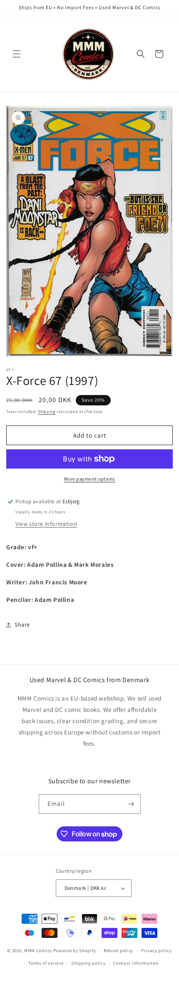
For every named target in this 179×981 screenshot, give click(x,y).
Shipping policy (88, 963)
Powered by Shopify (74, 950)
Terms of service (45, 963)
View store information (46, 523)
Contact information (135, 963)
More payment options (89, 479)
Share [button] (22, 624)
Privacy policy (156, 950)
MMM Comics (38, 950)
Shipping (46, 411)
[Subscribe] (131, 804)
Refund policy (118, 950)
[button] (16, 54)
